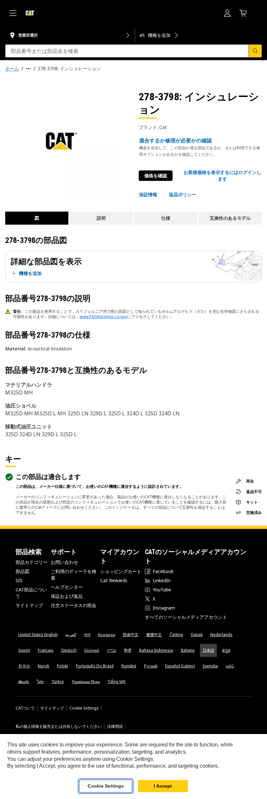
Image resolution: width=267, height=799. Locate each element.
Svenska (210, 666)
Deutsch (69, 650)
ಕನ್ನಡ (226, 650)
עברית (111, 650)
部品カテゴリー (32, 562)
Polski (62, 666)
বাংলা (87, 634)
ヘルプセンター (67, 587)
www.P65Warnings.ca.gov (103, 316)
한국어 (24, 666)
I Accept (163, 786)
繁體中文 (154, 634)
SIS (19, 580)
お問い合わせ (64, 562)
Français (45, 650)
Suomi (24, 650)
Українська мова (86, 681)
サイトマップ (29, 605)
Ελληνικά (91, 650)
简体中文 (130, 634)
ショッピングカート (120, 571)
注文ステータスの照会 (73, 605)
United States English (38, 634)
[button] (222, 175)
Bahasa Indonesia (156, 650)
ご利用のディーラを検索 (73, 574)
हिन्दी (127, 650)
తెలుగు (23, 681)
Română (128, 666)
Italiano (188, 650)
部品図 (22, 571)
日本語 (208, 650)
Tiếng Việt (116, 681)
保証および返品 (67, 596)
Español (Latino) (180, 666)
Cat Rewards (113, 580)
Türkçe (57, 681)
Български (106, 634)
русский (150, 666)
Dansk (197, 634)
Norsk (43, 666)
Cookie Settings (84, 708)
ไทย (40, 681)
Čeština (176, 634)
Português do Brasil (95, 666)
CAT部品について (31, 592)
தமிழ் (230, 666)
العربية (70, 634)
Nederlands (221, 634)
